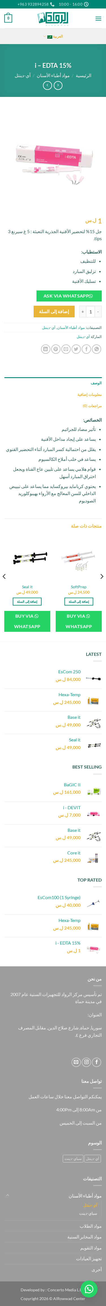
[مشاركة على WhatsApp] (96, 349)
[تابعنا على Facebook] (96, 1062)
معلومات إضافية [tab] (89, 394)
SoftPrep (78, 587)
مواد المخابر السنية (84, 1236)
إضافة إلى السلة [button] (79, 601)
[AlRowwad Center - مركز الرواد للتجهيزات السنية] (53, 18)
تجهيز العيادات (89, 1258)
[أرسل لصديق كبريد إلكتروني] (66, 349)
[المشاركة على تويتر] (76, 349)
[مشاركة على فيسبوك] (86, 349)
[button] (98, 18)
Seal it (27, 587)
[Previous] (101, 587)
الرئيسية (83, 75)
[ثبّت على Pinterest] (55, 349)
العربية (58, 36)
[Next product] (58, 85)
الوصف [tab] (96, 383)
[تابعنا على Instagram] (86, 1062)
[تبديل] (7, 1195)
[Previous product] (47, 85)
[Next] (4, 587)
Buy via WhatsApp (79, 621)
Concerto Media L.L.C (66, 1289)
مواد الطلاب (91, 1226)
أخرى (97, 1269)
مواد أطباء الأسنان (53, 75)
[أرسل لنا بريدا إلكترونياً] (76, 1062)
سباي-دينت (73, 1158)
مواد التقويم (91, 1247)
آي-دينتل (23, 75)
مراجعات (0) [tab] (92, 405)
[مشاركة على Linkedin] (45, 349)
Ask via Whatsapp (66, 295)
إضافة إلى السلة (54, 311)
